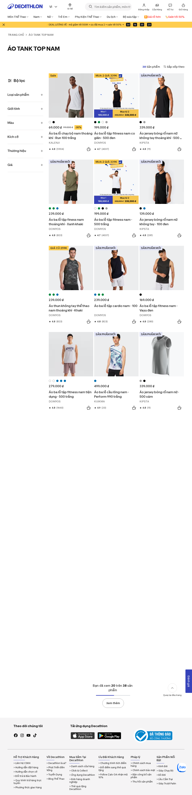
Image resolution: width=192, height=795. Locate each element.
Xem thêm (113, 703)
